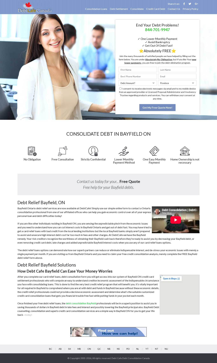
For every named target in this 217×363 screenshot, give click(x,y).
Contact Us (174, 8)
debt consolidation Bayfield (81, 303)
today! (28, 314)
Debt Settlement (119, 8)
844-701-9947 (157, 29)
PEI (128, 348)
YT (147, 348)
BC (50, 348)
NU (166, 348)
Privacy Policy (190, 8)
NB (108, 348)
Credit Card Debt (155, 8)
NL (137, 348)
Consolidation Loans (96, 8)
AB (60, 348)
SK (69, 348)
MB (79, 348)
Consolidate (137, 8)
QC (99, 348)
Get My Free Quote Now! (157, 107)
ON (89, 348)
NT (156, 348)
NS (118, 348)
